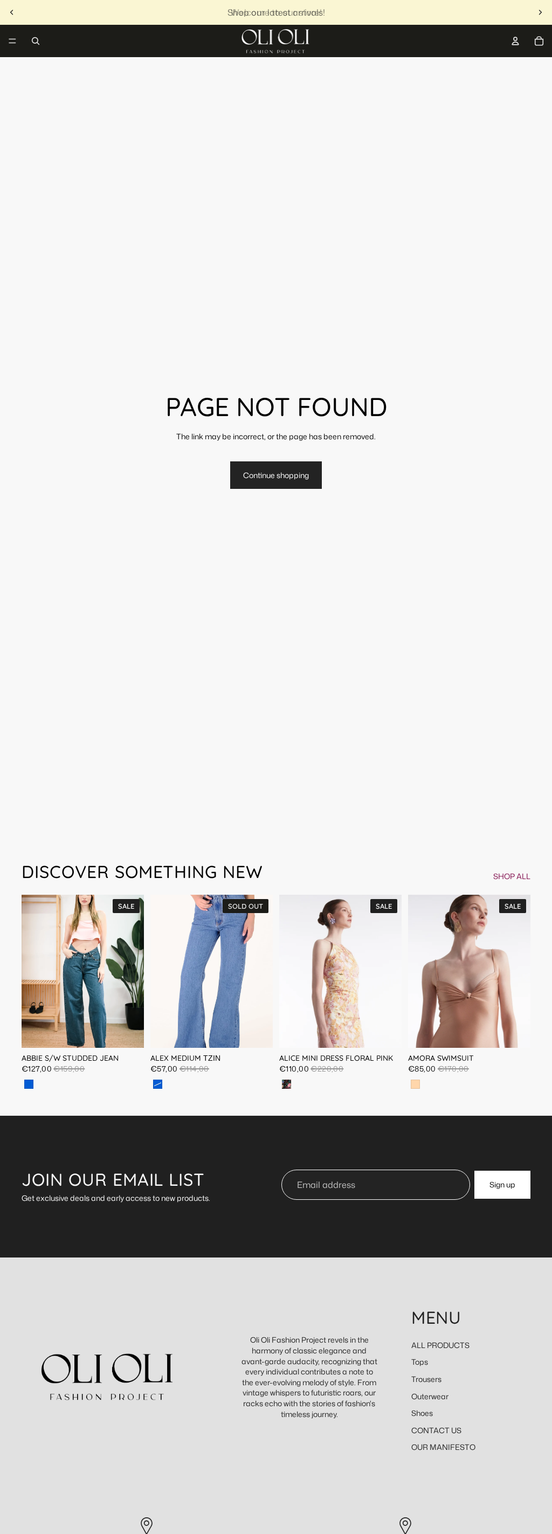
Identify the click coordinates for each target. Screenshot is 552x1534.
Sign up (502, 1185)
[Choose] (127, 1031)
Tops (419, 1362)
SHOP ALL (511, 876)
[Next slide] (540, 12)
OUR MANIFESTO (443, 1447)
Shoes (422, 1413)
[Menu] (12, 41)
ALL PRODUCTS (440, 1345)
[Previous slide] (12, 12)
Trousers (426, 1379)
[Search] (35, 41)
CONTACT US (436, 1430)
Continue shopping (276, 475)
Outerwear (429, 1396)
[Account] (515, 41)
